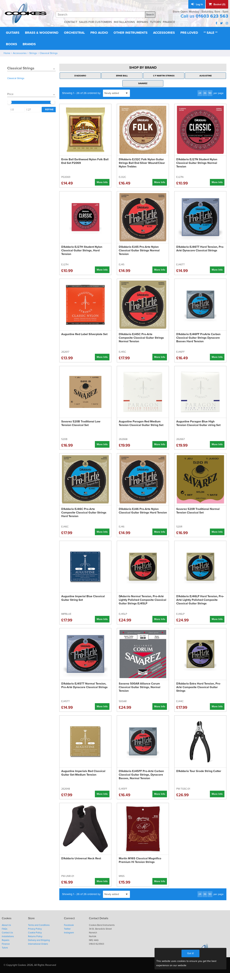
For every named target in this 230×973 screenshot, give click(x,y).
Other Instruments (131, 33)
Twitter (67, 928)
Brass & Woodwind (41, 33)
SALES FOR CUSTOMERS (95, 22)
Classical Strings (49, 53)
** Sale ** (210, 33)
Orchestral (74, 33)
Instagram (69, 932)
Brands (29, 44)
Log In (199, 4)
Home (7, 53)
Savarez (142, 83)
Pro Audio (99, 33)
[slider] (9, 102)
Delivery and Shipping (39, 940)
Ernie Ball (122, 75)
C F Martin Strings (163, 75)
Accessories (164, 33)
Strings (33, 53)
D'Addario (80, 75)
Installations (8, 936)
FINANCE (169, 22)
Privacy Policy (35, 928)
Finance (6, 944)
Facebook (69, 925)
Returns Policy (35, 936)
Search (150, 14)
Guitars (12, 33)
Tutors (5, 947)
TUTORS (155, 22)
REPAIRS (142, 22)
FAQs (4, 928)
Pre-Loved (189, 33)
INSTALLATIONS (124, 22)
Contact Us (7, 932)
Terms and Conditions (39, 925)
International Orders (38, 944)
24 (199, 93)
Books (11, 44)
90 (209, 93)
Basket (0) (219, 4)
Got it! (190, 953)
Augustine (205, 75)
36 (204, 93)
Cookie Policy (35, 932)
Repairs (5, 940)
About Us (6, 925)
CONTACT (70, 22)
